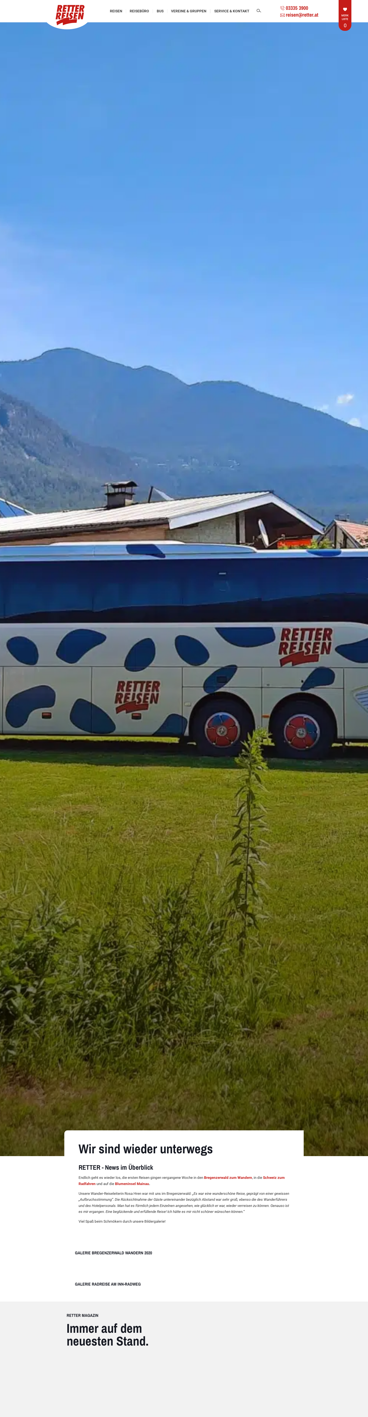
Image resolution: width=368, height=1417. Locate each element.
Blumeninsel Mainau (131, 1184)
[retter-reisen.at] (67, 14)
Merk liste (345, 21)
